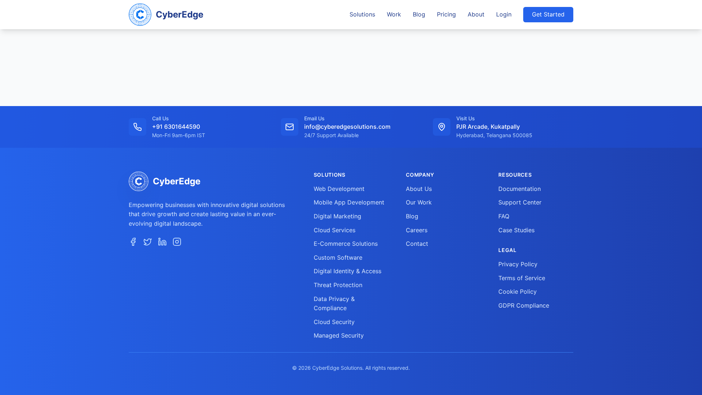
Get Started (548, 14)
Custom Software (338, 257)
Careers (416, 230)
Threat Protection (338, 285)
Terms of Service (521, 278)
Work (394, 14)
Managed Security (339, 335)
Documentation (519, 188)
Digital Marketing (337, 216)
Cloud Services (334, 230)
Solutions (362, 14)
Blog (419, 14)
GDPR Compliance (523, 305)
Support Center (519, 202)
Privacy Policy (517, 264)
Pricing (446, 14)
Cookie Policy (517, 291)
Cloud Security (334, 322)
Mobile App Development (349, 202)
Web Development (339, 188)
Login (504, 14)
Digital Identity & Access (347, 271)
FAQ (503, 216)
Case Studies (516, 230)
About (476, 14)
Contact (417, 243)
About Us (419, 188)
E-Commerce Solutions (346, 243)
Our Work (419, 202)
